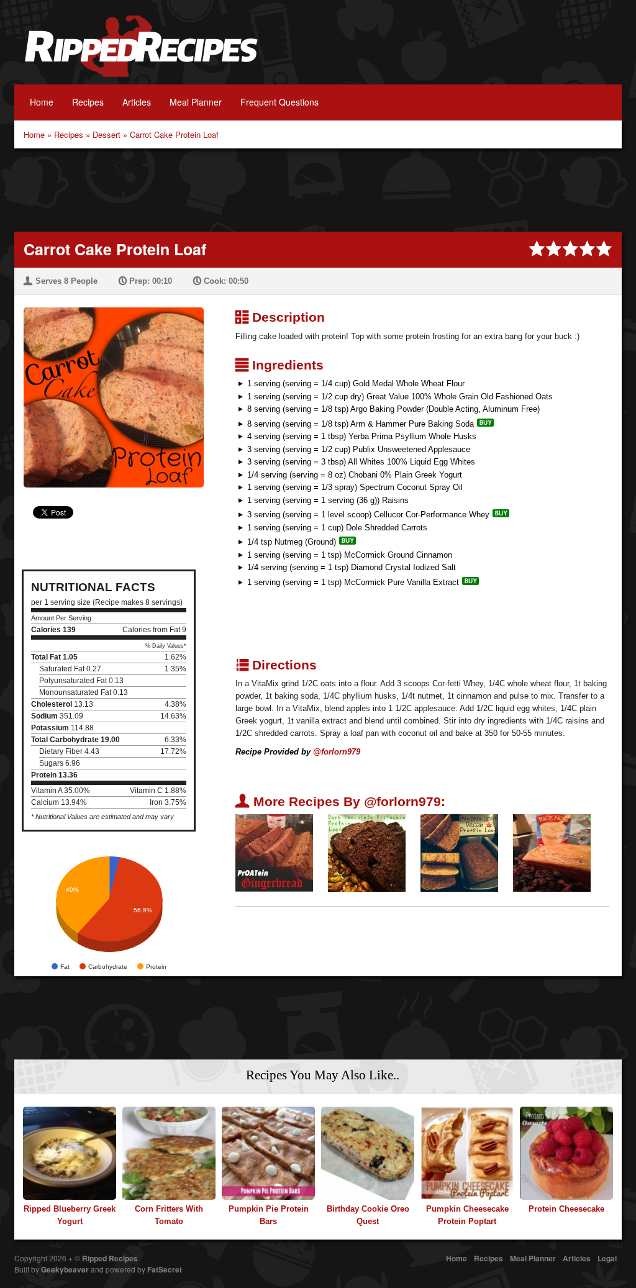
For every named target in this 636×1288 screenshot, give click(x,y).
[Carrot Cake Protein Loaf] (109, 390)
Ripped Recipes (141, 53)
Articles (136, 102)
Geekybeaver (65, 1269)
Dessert (106, 134)
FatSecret (164, 1269)
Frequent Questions (279, 102)
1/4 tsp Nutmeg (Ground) (291, 541)
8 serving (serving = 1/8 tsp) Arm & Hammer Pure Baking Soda (360, 424)
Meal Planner (196, 102)
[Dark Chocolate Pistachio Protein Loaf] (367, 852)
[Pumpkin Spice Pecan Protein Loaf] (459, 852)
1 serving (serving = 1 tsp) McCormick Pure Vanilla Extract (353, 582)
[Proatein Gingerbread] (274, 852)
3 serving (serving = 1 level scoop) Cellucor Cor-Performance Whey (368, 514)
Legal (607, 1258)
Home (41, 102)
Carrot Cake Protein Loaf (174, 134)
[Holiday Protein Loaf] (552, 852)
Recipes (88, 102)
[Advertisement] (318, 189)
